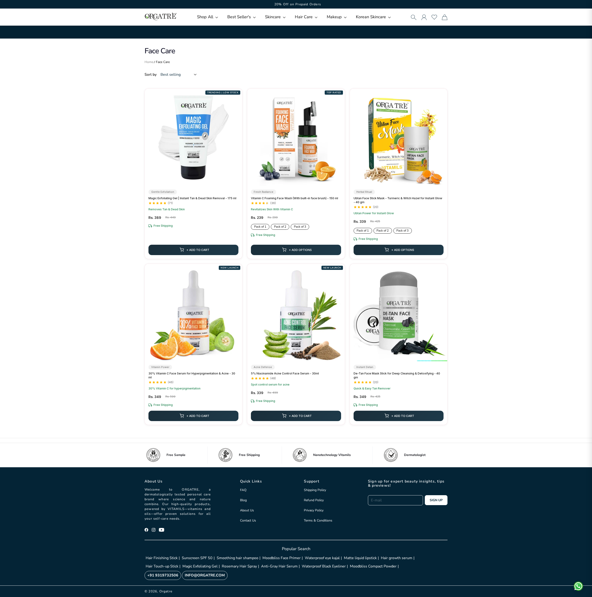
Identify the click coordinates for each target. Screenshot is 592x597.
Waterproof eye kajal (322, 558)
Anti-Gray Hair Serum (279, 566)
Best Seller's (239, 17)
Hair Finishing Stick (162, 558)
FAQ (243, 490)
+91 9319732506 (162, 575)
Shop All (205, 17)
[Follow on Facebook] (146, 530)
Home (149, 62)
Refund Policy (314, 500)
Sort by (151, 74)
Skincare (273, 17)
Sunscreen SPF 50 (197, 558)
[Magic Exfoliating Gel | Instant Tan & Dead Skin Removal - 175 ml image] (193, 137)
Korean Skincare (371, 17)
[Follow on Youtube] (161, 530)
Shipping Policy (315, 490)
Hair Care (304, 17)
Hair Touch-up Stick (162, 566)
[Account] (424, 17)
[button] (207, 17)
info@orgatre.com (205, 575)
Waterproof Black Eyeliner (324, 566)
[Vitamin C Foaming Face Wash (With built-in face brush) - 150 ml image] (296, 137)
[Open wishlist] (434, 17)
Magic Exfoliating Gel (200, 566)
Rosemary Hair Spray (239, 566)
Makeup (335, 17)
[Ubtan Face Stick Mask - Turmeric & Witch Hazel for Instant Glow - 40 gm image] (398, 137)
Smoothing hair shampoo (237, 558)
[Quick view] (236, 180)
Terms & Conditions (318, 520)
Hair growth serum (396, 558)
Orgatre (165, 591)
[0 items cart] (444, 17)
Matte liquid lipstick (360, 558)
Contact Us (248, 520)
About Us (247, 510)
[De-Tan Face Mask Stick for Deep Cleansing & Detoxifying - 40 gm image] (398, 312)
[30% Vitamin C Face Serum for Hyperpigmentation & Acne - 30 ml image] (193, 312)
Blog (243, 500)
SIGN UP (436, 500)
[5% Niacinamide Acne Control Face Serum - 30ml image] (296, 312)
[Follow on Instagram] (153, 530)
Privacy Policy (314, 510)
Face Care (163, 62)
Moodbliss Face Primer (281, 558)
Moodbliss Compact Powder (373, 566)
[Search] (413, 17)
